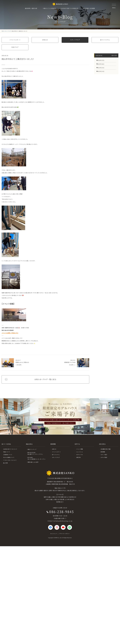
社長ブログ (15, 47)
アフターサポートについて (9, 460)
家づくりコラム (105, 40)
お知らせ (45, 40)
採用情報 (103, 451)
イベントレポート (15, 40)
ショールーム (79, 451)
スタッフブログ (7, 31)
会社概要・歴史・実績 (105, 449)
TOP (3, 31)
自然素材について (7, 454)
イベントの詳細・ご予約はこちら (10, 333)
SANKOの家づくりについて (10, 449)
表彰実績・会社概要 (89, 8)
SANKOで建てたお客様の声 (69, 8)
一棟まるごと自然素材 (49, 8)
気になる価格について (8, 457)
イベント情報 (79, 449)
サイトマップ (53, 533)
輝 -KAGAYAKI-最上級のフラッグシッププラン (35, 453)
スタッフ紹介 (104, 454)
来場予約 (78, 457)
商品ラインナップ (32, 449)
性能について (6, 451)
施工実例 (5, 462)
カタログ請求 (104, 457)
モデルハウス (79, 454)
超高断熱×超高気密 (31, 8)
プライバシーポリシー (64, 533)
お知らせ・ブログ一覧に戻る (45, 379)
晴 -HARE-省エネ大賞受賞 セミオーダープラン (37, 458)
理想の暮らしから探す (33, 462)
